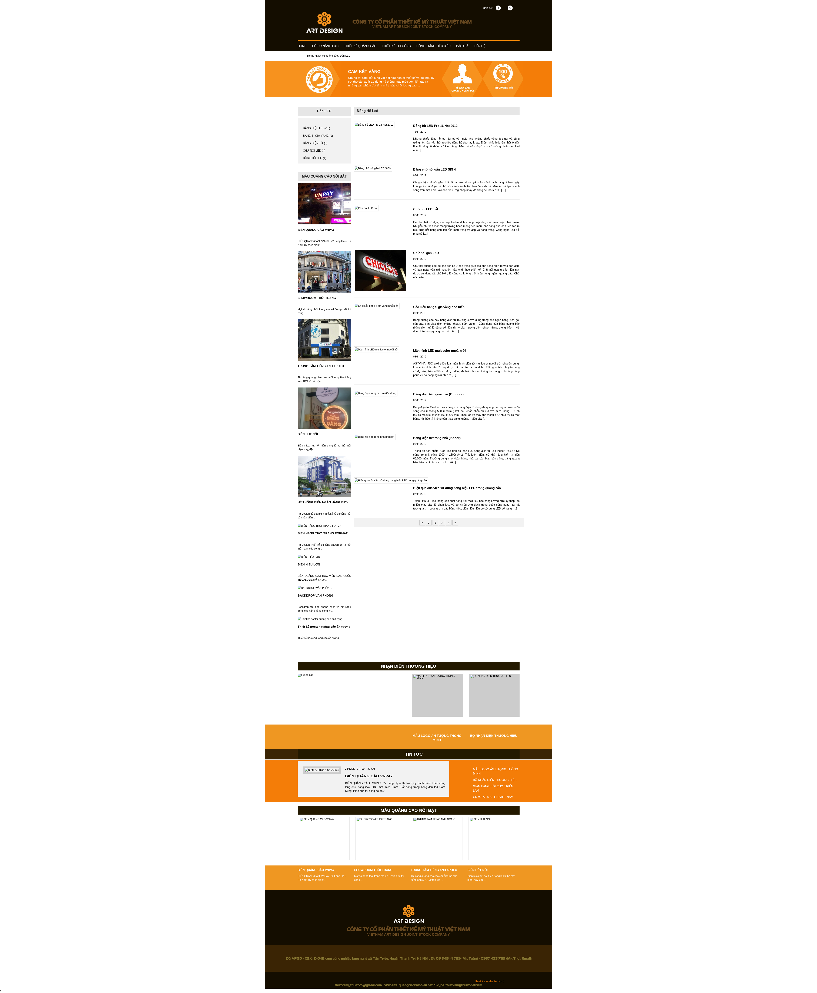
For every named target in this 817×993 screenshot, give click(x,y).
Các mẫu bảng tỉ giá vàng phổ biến (438, 307)
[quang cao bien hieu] (324, 22)
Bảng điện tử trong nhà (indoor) (437, 438)
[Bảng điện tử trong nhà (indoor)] (375, 437)
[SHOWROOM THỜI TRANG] (324, 271)
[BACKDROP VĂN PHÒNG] (314, 588)
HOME (302, 46)
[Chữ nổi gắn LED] (380, 270)
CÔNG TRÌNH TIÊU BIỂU (433, 46)
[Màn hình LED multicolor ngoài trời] (376, 349)
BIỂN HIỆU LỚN (309, 564)
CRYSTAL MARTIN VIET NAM (493, 797)
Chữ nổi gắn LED (426, 253)
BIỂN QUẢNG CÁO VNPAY (316, 229)
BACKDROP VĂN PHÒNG (315, 595)
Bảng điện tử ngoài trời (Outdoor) (438, 394)
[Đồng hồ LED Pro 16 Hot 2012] (374, 125)
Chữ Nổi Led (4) (314, 150)
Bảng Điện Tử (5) (315, 143)
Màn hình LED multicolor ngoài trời (439, 350)
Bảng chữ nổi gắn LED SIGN (434, 169)
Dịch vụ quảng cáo (327, 55)
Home (310, 55)
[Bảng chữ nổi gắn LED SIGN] (373, 168)
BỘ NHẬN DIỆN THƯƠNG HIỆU (493, 736)
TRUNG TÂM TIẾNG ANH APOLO (321, 366)
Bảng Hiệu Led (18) (316, 128)
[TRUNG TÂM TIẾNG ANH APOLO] (324, 340)
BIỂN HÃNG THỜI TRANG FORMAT (323, 533)
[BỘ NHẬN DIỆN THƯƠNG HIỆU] (494, 695)
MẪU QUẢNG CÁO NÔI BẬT (324, 176)
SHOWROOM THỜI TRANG (317, 298)
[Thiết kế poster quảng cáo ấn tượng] (320, 619)
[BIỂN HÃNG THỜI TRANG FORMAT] (320, 525)
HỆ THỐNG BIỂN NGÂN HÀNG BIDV (323, 502)
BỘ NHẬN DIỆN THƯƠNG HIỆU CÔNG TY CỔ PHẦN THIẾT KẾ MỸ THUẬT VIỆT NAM (352, 698)
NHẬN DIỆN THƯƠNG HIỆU (408, 666)
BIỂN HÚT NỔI (308, 434)
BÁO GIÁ (462, 46)
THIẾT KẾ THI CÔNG (396, 46)
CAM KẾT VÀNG (364, 71)
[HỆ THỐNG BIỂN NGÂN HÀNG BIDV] (324, 476)
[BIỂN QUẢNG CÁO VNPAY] (324, 203)
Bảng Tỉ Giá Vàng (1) (318, 135)
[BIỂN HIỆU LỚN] (309, 556)
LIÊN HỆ (479, 46)
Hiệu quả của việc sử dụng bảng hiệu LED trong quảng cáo (457, 488)
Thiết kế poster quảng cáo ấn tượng (324, 626)
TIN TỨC (414, 754)
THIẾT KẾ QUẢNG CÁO (360, 46)
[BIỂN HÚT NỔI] (324, 408)
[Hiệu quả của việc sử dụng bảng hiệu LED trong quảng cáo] (391, 480)
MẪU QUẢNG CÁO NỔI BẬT (409, 810)
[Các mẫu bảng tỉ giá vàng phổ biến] (377, 306)
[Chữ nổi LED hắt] (366, 208)
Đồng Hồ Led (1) (314, 158)
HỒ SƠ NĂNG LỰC (325, 46)
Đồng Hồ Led (367, 111)
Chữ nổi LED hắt (425, 209)
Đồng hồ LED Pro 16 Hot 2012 (435, 126)
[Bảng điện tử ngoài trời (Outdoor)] (375, 393)
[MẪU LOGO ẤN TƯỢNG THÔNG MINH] (437, 695)
